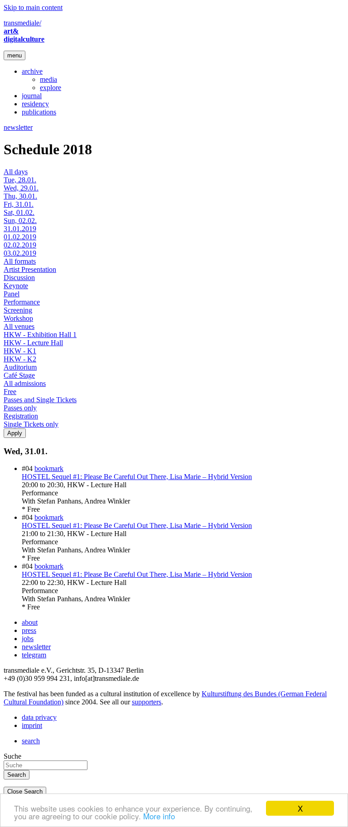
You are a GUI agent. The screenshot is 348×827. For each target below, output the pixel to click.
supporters (146, 702)
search (31, 741)
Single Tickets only (31, 424)
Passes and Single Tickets (40, 400)
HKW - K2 (20, 359)
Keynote (16, 286)
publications (39, 112)
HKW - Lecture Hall (33, 343)
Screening (18, 310)
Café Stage (19, 375)
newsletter (18, 127)
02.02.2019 (20, 245)
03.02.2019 (20, 253)
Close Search (25, 791)
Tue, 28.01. (20, 180)
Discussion (19, 277)
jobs (28, 638)
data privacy (39, 717)
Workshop (18, 318)
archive (32, 71)
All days (16, 172)
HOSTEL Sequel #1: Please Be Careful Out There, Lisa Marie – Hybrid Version (137, 476)
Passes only (20, 408)
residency (35, 104)
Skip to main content (33, 7)
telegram (34, 655)
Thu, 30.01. (20, 196)
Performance (22, 302)
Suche (12, 756)
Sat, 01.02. (19, 212)
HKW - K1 (20, 351)
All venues (19, 326)
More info (159, 816)
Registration (21, 416)
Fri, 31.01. (19, 204)
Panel (11, 294)
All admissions (25, 383)
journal (32, 96)
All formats (20, 261)
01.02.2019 (20, 237)
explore (50, 87)
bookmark (48, 468)
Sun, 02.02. (20, 220)
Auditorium (20, 367)
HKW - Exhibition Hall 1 (40, 334)
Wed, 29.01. (21, 188)
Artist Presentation (30, 269)
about (30, 622)
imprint (32, 725)
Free (10, 391)
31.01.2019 (20, 229)
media (48, 79)
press (29, 630)
